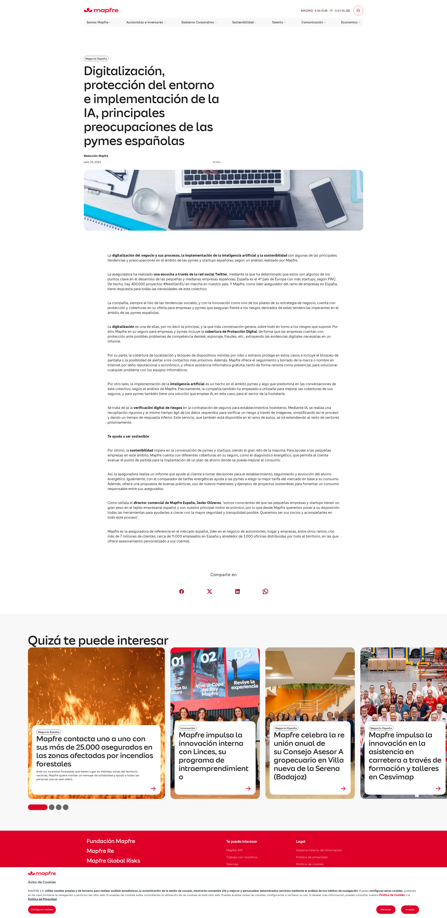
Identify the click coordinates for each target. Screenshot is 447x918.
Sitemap (232, 864)
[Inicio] (101, 10)
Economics (349, 22)
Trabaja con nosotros (241, 857)
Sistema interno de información (319, 850)
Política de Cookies (392, 895)
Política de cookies (310, 864)
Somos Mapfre (97, 22)
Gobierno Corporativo (197, 22)
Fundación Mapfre (111, 841)
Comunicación (312, 22)
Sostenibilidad (243, 22)
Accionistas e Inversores (144, 22)
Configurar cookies (42, 909)
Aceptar (410, 909)
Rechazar (386, 909)
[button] (358, 10)
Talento (277, 22)
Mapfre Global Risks (113, 860)
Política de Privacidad (42, 899)
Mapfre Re (100, 850)
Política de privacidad (311, 857)
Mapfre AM (234, 850)
